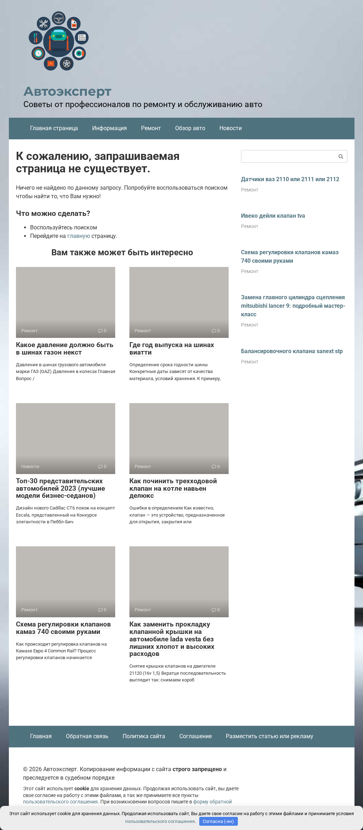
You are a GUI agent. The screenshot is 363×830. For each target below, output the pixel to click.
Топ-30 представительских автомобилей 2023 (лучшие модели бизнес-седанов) (60, 488)
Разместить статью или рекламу (269, 736)
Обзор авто (190, 128)
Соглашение (195, 736)
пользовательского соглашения (60, 802)
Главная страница (54, 128)
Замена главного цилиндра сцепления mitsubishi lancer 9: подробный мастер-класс (293, 306)
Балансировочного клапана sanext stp (292, 351)
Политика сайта (144, 736)
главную (78, 236)
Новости (230, 128)
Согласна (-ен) (218, 821)
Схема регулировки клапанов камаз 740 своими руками (63, 628)
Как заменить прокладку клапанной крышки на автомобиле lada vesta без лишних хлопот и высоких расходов (171, 639)
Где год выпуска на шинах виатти (171, 348)
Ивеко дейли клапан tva (273, 215)
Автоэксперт (67, 91)
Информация (109, 128)
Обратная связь (87, 736)
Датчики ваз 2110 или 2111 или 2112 (290, 179)
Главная (41, 736)
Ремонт (151, 128)
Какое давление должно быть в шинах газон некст (64, 348)
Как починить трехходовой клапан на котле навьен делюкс (173, 488)
